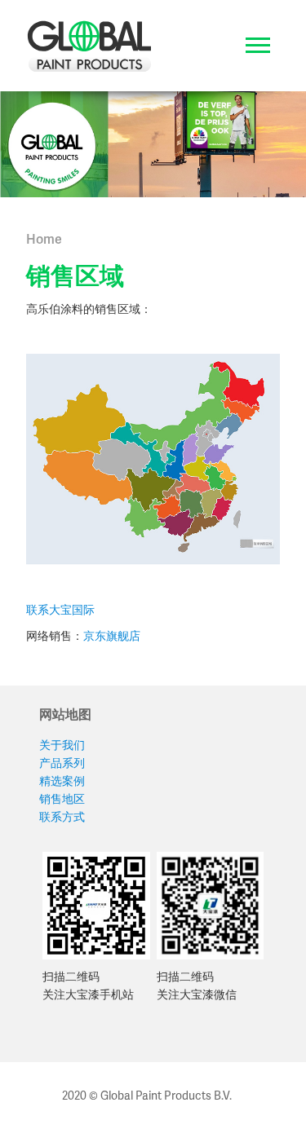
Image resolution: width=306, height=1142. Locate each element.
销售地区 (62, 798)
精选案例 (62, 780)
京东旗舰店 (111, 635)
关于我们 (62, 744)
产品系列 (62, 762)
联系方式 (62, 816)
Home (44, 239)
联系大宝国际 (60, 609)
